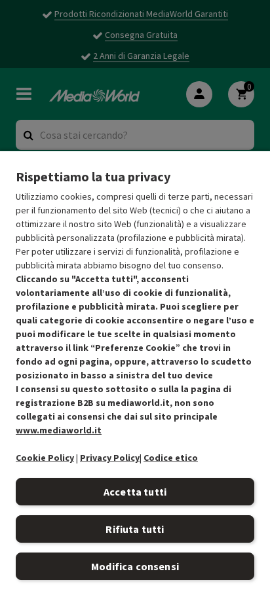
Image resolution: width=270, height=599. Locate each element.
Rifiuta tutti (135, 528)
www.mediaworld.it (59, 430)
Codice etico (171, 457)
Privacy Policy (110, 457)
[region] (135, 374)
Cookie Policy (45, 457)
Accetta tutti (135, 491)
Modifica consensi (135, 566)
